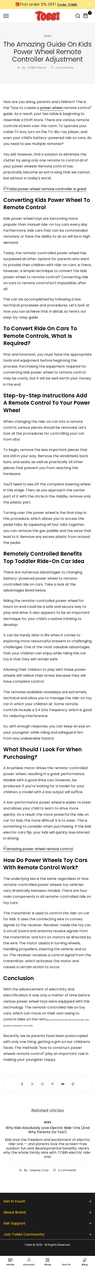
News (47, 36)
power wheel (51, 107)
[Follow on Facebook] (22, 1084)
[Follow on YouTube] (62, 1084)
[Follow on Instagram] (42, 1084)
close (90, 4)
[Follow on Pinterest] (52, 1084)
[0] (85, 16)
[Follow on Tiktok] (72, 1084)
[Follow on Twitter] (32, 1084)
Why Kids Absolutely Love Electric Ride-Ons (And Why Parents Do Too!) (47, 1130)
